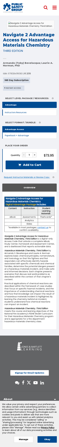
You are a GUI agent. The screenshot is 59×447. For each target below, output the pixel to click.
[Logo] (13, 7)
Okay (47, 439)
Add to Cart (31, 165)
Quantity (15, 155)
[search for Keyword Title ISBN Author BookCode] (48, 8)
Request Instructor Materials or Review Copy (27, 177)
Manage (23, 439)
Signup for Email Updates (29, 373)
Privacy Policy (47, 427)
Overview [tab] (29, 187)
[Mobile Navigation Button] (54, 7)
